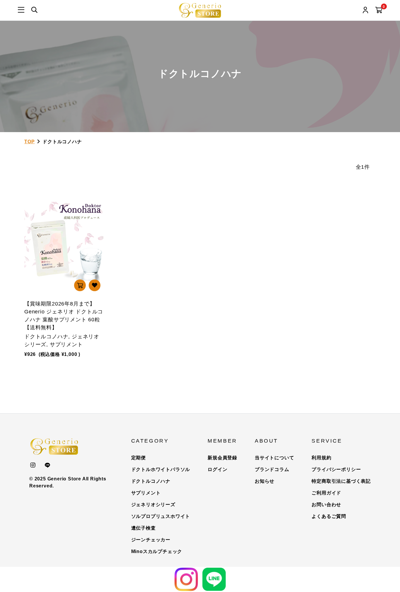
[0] (378, 10)
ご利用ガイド (326, 492)
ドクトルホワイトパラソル (160, 469)
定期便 (138, 457)
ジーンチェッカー (150, 539)
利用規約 (321, 457)
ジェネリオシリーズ (153, 504)
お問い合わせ (326, 504)
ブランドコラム (272, 469)
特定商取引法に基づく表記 (341, 481)
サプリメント (146, 492)
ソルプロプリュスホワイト (160, 516)
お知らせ (264, 481)
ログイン (217, 469)
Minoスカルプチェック (156, 551)
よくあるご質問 (329, 516)
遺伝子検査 (143, 528)
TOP (29, 141)
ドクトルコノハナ (150, 481)
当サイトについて (274, 457)
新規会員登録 (222, 457)
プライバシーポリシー (336, 469)
